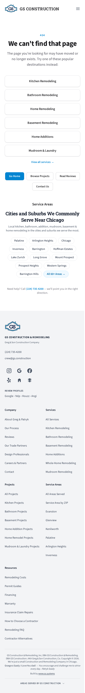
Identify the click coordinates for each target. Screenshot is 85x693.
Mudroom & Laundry (42, 150)
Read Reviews (68, 176)
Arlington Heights (42, 241)
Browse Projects (39, 176)
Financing (10, 595)
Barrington (38, 249)
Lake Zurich (18, 257)
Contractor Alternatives (18, 639)
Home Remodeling (42, 109)
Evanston (51, 512)
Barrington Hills (29, 274)
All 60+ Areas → (56, 274)
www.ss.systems (46, 673)
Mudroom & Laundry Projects (22, 547)
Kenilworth (52, 529)
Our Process (12, 428)
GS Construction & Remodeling (27, 337)
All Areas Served (55, 494)
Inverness (18, 249)
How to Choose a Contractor (21, 621)
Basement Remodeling (42, 123)
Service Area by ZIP (57, 503)
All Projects (11, 494)
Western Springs (56, 266)
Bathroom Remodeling (42, 95)
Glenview (51, 520)
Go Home (14, 176)
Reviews (9, 437)
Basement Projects (16, 520)
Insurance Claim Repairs (19, 612)
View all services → (42, 162)
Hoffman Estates (63, 249)
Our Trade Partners (16, 446)
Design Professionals (17, 454)
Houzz (25, 396)
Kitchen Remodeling (42, 81)
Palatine (19, 241)
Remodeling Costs (15, 577)
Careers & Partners (15, 463)
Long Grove (40, 257)
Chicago (66, 241)
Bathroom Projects (16, 512)
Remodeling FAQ (14, 630)
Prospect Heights (29, 266)
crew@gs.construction (18, 358)
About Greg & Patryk (17, 420)
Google (9, 396)
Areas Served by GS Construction (40, 683)
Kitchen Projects (14, 503)
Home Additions (42, 137)
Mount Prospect (64, 257)
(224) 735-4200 (34, 289)
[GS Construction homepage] (42, 327)
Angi (34, 396)
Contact (9, 472)
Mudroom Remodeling (59, 472)
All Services (52, 420)
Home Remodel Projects (19, 538)
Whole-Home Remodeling (61, 463)
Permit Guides (13, 586)
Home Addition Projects (19, 529)
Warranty (10, 604)
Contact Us (42, 187)
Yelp (17, 396)
